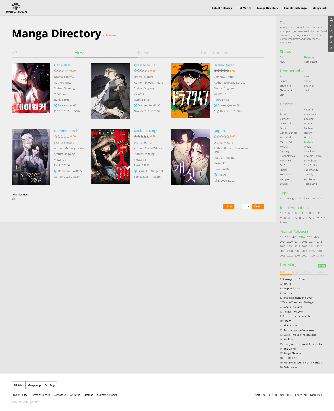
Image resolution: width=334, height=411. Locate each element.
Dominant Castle (66, 131)
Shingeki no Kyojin (292, 311)
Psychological (287, 156)
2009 (282, 251)
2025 (294, 237)
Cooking (309, 119)
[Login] (331, 19)
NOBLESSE (316, 395)
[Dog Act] (190, 159)
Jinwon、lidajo (153, 82)
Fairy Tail (287, 283)
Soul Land (289, 339)
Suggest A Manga (107, 395)
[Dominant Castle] (31, 159)
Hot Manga (244, 8)
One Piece (288, 293)
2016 (319, 241)
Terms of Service (40, 395)
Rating (143, 52)
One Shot (309, 151)
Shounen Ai (286, 90)
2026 (287, 237)
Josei (306, 76)
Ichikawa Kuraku (234, 82)
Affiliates (19, 385)
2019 (297, 241)
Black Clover (291, 325)
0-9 (285, 222)
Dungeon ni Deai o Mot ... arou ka (303, 344)
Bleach (287, 321)
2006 (304, 251)
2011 (312, 246)
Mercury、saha (74, 148)
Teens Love (310, 183)
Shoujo (308, 81)
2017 (312, 241)
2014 (290, 246)
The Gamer (290, 348)
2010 (319, 246)
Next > (258, 206)
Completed (310, 61)
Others (321, 255)
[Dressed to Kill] (110, 93)
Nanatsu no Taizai (292, 307)
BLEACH (272, 395)
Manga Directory (267, 8)
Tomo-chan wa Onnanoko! (299, 330)
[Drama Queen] (190, 93)
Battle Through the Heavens (300, 334)
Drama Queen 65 (229, 105)
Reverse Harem (313, 156)
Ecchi (283, 128)
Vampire (285, 179)
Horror (148, 142)
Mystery (284, 151)
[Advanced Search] (331, 31)
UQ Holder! (290, 358)
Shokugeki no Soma (293, 279)
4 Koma (308, 109)
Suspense (285, 174)
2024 (302, 237)
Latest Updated (214, 52)
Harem (308, 132)
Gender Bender (288, 132)
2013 (297, 246)
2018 (304, 241)
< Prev (229, 206)
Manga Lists (320, 8)
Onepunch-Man (291, 288)
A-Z (14, 52)
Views (80, 52)
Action (283, 114)
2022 (316, 237)
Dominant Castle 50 (70, 171)
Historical (285, 137)
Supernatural (311, 170)
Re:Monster (290, 367)
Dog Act (219, 131)
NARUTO (260, 395)
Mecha (284, 146)
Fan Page (50, 385)
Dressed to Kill (144, 65)
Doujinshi (285, 123)
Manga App (34, 385)
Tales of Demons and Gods (297, 297)
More (322, 265)
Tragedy (308, 174)
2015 (282, 246)
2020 (290, 241)
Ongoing (309, 57)
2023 (309, 237)
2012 (304, 246)
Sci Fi (282, 165)
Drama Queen (224, 65)
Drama (58, 77)
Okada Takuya (153, 148)
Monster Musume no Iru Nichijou (303, 362)
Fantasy (69, 77)
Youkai (284, 183)
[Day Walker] (31, 93)
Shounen (309, 85)
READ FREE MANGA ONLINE (16, 8)
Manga (291, 198)
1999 (312, 255)
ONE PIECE (286, 395)
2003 (282, 255)
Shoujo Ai (285, 85)
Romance (285, 160)
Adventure (310, 114)
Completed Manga (295, 8)
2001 (297, 255)
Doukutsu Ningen (146, 131)
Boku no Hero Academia (296, 316)
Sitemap (88, 395)
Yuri (282, 95)
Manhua (317, 198)
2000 (304, 255)
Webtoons (310, 179)
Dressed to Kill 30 (149, 105)
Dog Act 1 (224, 175)
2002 (290, 255)
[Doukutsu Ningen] (110, 159)
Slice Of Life (310, 165)
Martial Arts (286, 142)
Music (307, 146)
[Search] (331, 25)
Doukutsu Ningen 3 (150, 171)
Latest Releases (222, 8)
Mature (148, 77)
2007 (297, 251)
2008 (290, 251)
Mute (68, 82)
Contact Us (60, 395)
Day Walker (62, 65)
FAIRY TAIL (301, 395)
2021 (282, 241)
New (282, 61)
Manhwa (304, 198)
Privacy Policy (19, 395)
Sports (283, 170)
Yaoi (306, 90)
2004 (319, 251)
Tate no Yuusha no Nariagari (298, 302)
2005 (312, 251)
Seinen (284, 81)
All (281, 57)
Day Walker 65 (67, 105)
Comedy (219, 77)
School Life (310, 160)
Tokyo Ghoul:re (292, 353)
